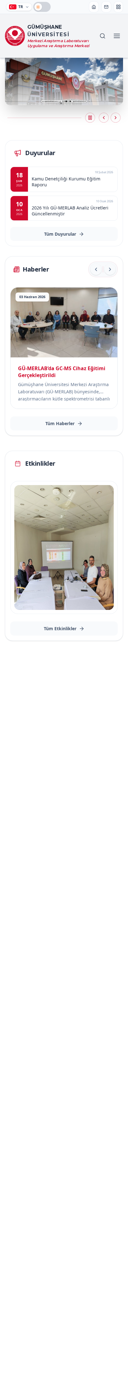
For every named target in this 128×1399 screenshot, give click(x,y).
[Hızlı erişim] (118, 6)
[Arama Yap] (102, 36)
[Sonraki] (110, 269)
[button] (90, 118)
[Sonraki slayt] (116, 118)
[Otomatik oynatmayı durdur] (90, 118)
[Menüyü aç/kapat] (117, 36)
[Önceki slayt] (104, 118)
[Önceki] (96, 269)
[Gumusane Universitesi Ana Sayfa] (94, 6)
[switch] (42, 7)
